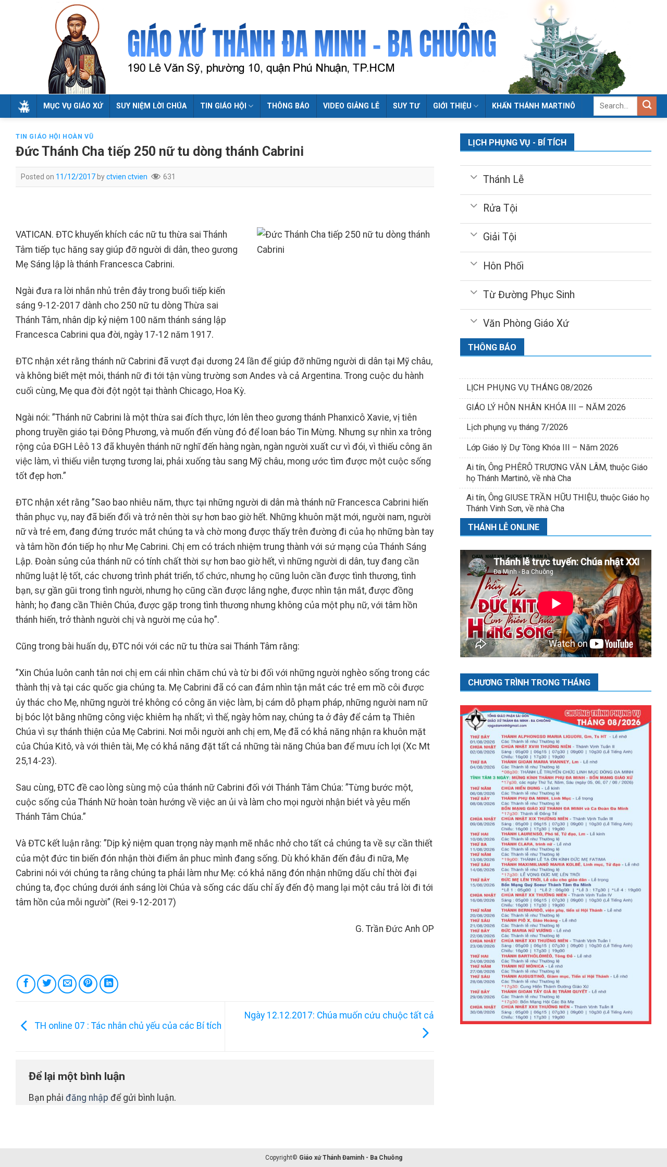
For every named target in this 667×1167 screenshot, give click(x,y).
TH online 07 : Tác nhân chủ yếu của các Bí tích (127, 1026)
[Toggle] (474, 176)
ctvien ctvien (126, 177)
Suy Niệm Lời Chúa (151, 106)
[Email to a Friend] (67, 984)
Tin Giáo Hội (223, 106)
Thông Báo (288, 106)
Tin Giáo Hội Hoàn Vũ (54, 136)
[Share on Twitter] (46, 984)
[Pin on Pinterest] (88, 984)
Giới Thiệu (452, 106)
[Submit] (647, 106)
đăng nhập (87, 1097)
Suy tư (406, 106)
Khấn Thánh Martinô (533, 106)
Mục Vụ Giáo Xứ (73, 106)
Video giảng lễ (351, 106)
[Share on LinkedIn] (109, 984)
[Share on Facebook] (26, 984)
